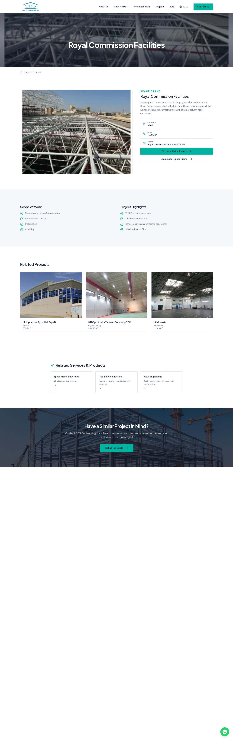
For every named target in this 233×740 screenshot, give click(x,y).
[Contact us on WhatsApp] (224, 731)
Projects (159, 6)
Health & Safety (142, 6)
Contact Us (203, 6)
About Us (103, 6)
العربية (186, 6)
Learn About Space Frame (174, 159)
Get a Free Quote (114, 448)
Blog (171, 6)
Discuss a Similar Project (174, 151)
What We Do (119, 6)
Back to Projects (32, 72)
